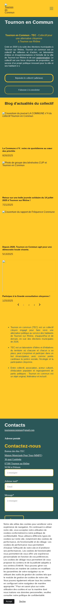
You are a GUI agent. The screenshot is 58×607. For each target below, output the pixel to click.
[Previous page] (18, 305)
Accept (9, 601)
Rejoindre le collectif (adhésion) (29, 78)
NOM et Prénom (12, 467)
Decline (22, 601)
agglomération (43, 57)
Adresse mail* (11, 481)
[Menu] (51, 8)
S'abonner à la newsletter (29, 90)
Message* (9, 495)
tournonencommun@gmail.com (19, 430)
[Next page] (39, 305)
